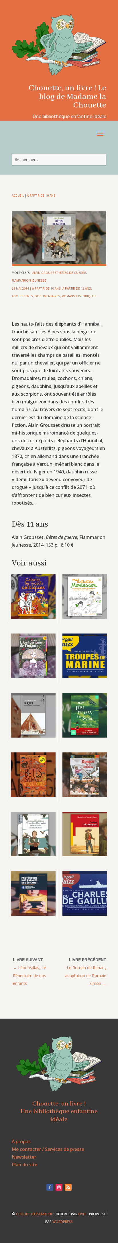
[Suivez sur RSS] (68, 1187)
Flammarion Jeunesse (29, 280)
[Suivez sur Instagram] (59, 1187)
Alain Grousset (45, 273)
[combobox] (59, 159)
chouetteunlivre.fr (34, 1214)
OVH (81, 1214)
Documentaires (47, 296)
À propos (21, 1141)
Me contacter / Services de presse (48, 1149)
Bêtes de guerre (72, 273)
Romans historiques (79, 296)
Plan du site (24, 1165)
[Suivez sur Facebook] (49, 1187)
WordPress (62, 1221)
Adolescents (22, 296)
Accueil (18, 196)
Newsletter (24, 1157)
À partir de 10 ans (41, 196)
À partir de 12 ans (76, 288)
